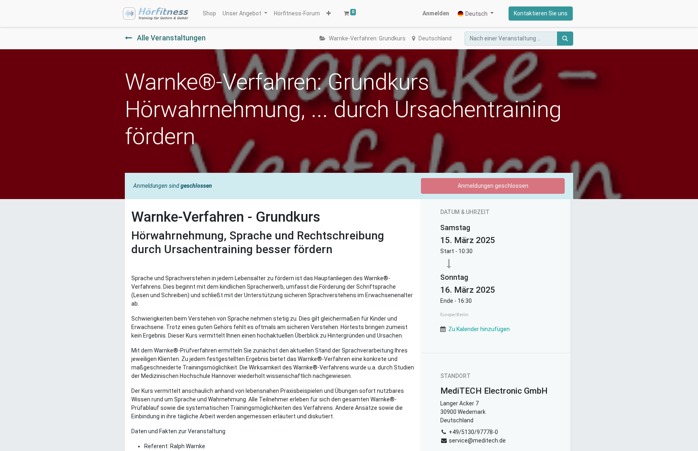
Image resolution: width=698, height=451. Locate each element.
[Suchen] (565, 38)
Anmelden (436, 13)
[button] (328, 13)
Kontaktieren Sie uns (541, 13)
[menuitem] (209, 13)
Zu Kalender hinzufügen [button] (479, 329)
